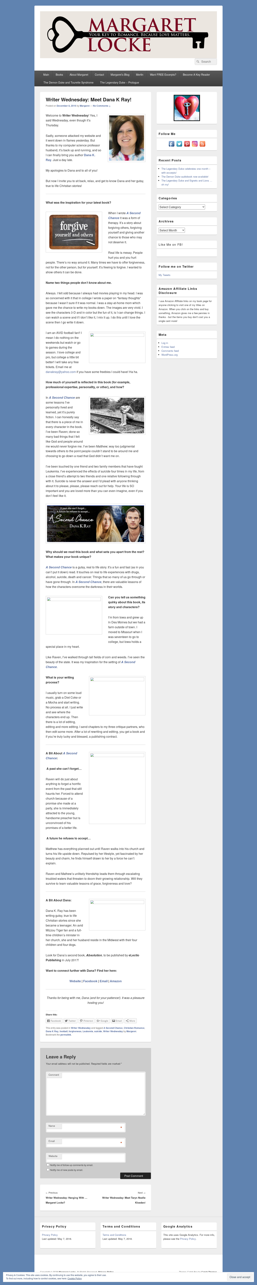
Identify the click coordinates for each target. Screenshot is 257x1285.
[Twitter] (180, 1262)
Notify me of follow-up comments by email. (71, 1165)
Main (46, 74)
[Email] (205, 1262)
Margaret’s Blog (120, 74)
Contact (99, 74)
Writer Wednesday (81, 1028)
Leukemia (88, 1031)
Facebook (90, 981)
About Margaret (79, 74)
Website (75, 981)
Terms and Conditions (114, 1235)
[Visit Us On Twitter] (179, 146)
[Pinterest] (189, 1262)
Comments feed (170, 351)
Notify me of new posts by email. (66, 1169)
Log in (164, 343)
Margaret (85, 105)
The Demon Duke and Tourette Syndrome (68, 82)
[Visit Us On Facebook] (171, 146)
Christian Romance (134, 1028)
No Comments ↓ (102, 105)
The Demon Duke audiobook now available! (184, 176)
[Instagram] (197, 1262)
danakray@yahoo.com (61, 372)
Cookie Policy (75, 1278)
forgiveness (75, 1031)
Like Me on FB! (171, 244)
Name (52, 1126)
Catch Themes (209, 1272)
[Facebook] (172, 1262)
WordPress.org (169, 354)
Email (103, 981)
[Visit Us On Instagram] (194, 146)
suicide (98, 1031)
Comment (54, 1074)
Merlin (139, 74)
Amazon (116, 981)
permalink (65, 1034)
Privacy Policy (50, 1235)
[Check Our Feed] (202, 146)
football (64, 1031)
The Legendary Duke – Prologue (119, 82)
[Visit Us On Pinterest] (187, 146)
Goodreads (214, 1262)
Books (59, 74)
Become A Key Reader (196, 74)
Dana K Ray (52, 1031)
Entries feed (168, 347)
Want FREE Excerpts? (163, 74)
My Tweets (164, 275)
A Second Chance (113, 1028)
